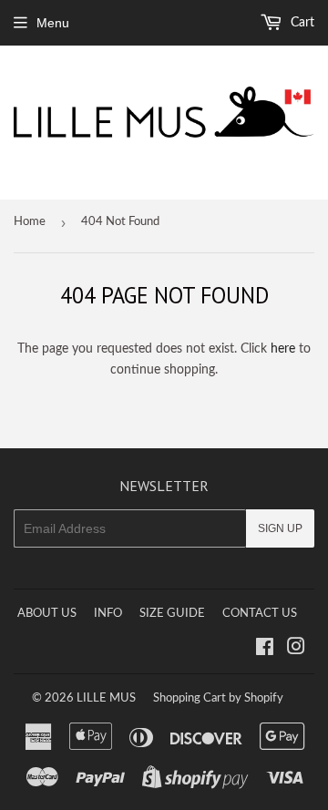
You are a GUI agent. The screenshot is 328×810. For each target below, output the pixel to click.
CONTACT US (259, 614)
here (283, 349)
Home (30, 222)
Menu (52, 22)
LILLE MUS (106, 698)
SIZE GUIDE (172, 614)
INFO (108, 614)
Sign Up (280, 528)
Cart (300, 22)
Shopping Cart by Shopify (218, 698)
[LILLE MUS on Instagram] (296, 649)
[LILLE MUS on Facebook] (264, 649)
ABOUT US (47, 614)
